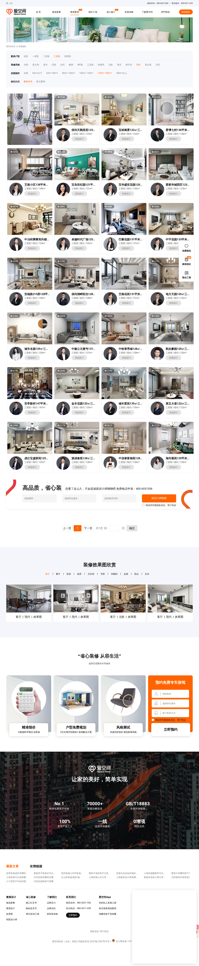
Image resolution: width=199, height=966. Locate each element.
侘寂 (54, 65)
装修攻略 (129, 12)
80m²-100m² (68, 73)
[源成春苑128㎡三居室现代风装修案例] (76, 438)
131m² (136, 243)
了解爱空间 (147, 12)
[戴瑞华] (16, 359)
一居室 (35, 56)
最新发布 (28, 81)
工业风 (90, 65)
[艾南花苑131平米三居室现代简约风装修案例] (123, 274)
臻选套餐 (56, 12)
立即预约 (171, 729)
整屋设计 (10, 908)
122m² (136, 134)
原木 (45, 65)
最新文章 (12, 866)
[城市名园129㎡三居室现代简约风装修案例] (29, 328)
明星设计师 (11, 919)
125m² (89, 243)
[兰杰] (110, 140)
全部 (26, 56)
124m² (42, 243)
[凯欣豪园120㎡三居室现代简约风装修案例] (170, 328)
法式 (62, 65)
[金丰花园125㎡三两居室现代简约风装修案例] (76, 383)
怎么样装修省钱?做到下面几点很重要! (79, 877)
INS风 (80, 65)
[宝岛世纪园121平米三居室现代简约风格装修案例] (76, 164)
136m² (183, 134)
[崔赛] (157, 140)
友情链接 (36, 866)
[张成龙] (63, 305)
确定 (132, 528)
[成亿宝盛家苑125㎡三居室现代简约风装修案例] (29, 438)
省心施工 (111, 11)
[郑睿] (110, 359)
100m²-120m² (86, 73)
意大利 (35, 65)
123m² (89, 134)
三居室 (57, 56)
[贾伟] (63, 414)
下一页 (88, 528)
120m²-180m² (105, 73)
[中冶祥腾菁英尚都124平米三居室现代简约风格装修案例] (29, 219)
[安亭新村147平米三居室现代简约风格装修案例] (29, 383)
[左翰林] (157, 359)
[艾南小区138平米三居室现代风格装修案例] (29, 164)
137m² (89, 352)
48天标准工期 (32, 914)
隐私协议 (161, 505)
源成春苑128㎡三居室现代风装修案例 (95, 458)
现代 (138, 65)
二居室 (46, 56)
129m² (42, 352)
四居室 (67, 56)
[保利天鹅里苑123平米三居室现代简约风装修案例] (76, 109)
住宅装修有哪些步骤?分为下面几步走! (52, 877)
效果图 (9, 914)
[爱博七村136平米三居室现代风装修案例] (170, 109)
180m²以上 (121, 73)
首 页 (38, 12)
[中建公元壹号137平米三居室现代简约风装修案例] (76, 328)
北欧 (111, 65)
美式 (119, 65)
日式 (158, 65)
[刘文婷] (110, 469)
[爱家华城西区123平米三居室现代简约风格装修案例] (170, 164)
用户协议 (171, 505)
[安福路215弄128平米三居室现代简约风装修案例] (29, 274)
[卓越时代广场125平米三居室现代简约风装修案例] (76, 219)
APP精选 (165, 12)
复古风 (148, 65)
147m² (42, 407)
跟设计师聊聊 (159, 498)
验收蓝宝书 (31, 908)
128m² (42, 298)
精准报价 (186, 12)
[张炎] (63, 195)
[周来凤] (157, 469)
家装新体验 (52, 914)
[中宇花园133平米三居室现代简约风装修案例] (170, 219)
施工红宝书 (31, 902)
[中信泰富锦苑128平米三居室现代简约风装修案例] (123, 438)
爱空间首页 (11, 46)
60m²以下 (37, 73)
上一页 (67, 528)
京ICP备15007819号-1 (100, 941)
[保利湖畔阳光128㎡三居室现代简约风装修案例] (76, 274)
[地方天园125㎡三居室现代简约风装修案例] (170, 274)
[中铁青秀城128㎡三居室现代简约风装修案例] (123, 328)
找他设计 (79, 139)
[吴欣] (16, 195)
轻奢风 (101, 65)
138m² (42, 188)
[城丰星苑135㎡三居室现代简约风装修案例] (123, 383)
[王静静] (16, 250)
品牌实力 (51, 902)
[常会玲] (110, 250)
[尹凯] (63, 140)
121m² (89, 188)
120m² (136, 188)
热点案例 (40, 81)
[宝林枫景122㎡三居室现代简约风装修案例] (123, 109)
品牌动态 (51, 908)
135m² (136, 407)
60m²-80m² (52, 73)
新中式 (129, 65)
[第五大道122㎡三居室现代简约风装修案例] (170, 383)
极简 (71, 65)
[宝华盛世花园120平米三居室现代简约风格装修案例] (123, 164)
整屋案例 (75, 11)
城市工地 (92, 12)
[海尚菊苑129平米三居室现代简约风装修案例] (170, 438)
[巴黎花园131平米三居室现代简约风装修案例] (123, 219)
